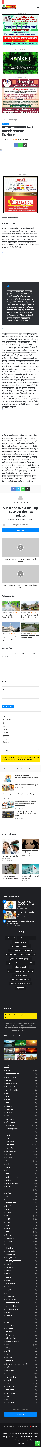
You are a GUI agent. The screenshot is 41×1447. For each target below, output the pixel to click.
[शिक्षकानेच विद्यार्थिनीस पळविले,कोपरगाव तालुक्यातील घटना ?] (8, 778)
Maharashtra (29, 963)
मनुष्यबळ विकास (10, 1283)
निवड (7, 1232)
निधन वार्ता (6, 742)
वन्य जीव (8, 1322)
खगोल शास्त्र (9, 1158)
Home (5, 120)
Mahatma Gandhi (20, 967)
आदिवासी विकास (10, 1087)
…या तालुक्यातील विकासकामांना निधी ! (8, 616)
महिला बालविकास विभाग (12, 1303)
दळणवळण (9, 1200)
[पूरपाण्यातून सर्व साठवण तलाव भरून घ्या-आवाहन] (30, 627)
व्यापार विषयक (10, 1358)
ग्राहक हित (8, 1171)
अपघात (8, 1071)
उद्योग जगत (9, 1106)
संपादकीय (5, 729)
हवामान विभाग (10, 1403)
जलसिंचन (8, 1193)
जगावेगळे (8, 1180)
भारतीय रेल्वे (9, 1274)
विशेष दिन (8, 1345)
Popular (6, 769)
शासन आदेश (9, 1361)
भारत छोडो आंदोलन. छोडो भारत (20, 984)
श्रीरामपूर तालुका (10, 1370)
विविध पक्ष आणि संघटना (12, 1341)
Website (5, 697)
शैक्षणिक (8, 1367)
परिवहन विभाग (10, 1248)
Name (4, 681)
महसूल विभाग (9, 1290)
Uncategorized (12, 1129)
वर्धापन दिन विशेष (10, 1325)
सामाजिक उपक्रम (10, 1387)
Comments (33, 769)
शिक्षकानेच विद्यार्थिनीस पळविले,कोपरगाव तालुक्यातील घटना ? (26, 776)
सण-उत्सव (8, 1374)
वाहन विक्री (9, 1332)
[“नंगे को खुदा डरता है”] (20, 1057)
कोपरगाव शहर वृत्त (11, 1151)
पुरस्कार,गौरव (9, 1267)
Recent (19, 769)
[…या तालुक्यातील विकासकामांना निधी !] (11, 606)
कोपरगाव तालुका (13, 120)
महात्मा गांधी (20, 988)
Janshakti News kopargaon (20, 959)
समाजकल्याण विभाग (11, 1377)
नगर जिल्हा (9, 1219)
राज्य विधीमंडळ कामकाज (13, 1309)
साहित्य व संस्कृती (10, 1393)
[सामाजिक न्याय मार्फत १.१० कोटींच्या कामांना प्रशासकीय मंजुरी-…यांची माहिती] (11, 627)
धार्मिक (7, 1216)
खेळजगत (8, 1161)
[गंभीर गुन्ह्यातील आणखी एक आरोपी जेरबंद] (30, 844)
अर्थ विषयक (10, 1132)
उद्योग (7, 1103)
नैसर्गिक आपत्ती (10, 1238)
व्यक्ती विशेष (9, 1351)
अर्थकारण (8, 1080)
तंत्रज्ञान (7, 1196)
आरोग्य (5, 739)
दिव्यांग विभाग (9, 1206)
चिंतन (7, 1174)
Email (4, 689)
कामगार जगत (11, 1138)
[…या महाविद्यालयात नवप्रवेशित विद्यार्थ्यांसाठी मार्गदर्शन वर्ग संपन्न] (30, 606)
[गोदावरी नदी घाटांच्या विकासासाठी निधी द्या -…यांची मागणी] (9, 1043)
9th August (11, 938)
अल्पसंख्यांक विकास (11, 1083)
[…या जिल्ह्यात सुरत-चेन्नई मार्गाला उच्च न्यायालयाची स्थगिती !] (31, 1057)
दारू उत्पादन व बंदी (11, 1203)
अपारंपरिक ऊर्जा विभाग (12, 1074)
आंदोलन (8, 1093)
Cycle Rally (28, 950)
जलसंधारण (8, 1187)
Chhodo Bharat (14, 950)
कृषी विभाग (10, 1142)
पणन (7, 1245)
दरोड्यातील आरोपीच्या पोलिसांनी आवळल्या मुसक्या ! (10, 877)
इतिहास (8, 1100)
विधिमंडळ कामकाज (11, 1335)
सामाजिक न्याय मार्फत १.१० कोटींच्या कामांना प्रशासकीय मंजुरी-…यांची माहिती (10, 638)
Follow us (8, 1008)
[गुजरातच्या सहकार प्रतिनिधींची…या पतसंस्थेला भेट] (20, 1043)
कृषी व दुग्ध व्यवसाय (11, 1122)
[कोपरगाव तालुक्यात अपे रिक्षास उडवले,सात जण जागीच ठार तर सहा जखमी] (8, 814)
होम (4, 716)
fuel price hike (11, 955)
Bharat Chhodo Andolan (20, 946)
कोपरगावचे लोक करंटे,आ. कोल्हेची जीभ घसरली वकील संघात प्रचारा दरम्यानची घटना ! (25, 804)
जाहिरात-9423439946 (20, 13)
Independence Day (28, 955)
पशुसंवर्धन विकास (10, 1254)
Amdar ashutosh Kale (26, 938)
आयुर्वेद (7, 1096)
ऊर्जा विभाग (9, 1113)
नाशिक (7, 1225)
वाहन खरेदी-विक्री (10, 1329)
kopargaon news (13, 963)
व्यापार (7, 1354)
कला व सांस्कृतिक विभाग (12, 1119)
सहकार (7, 1383)
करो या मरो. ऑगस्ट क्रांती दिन (20, 979)
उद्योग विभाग (9, 1109)
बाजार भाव (9, 1271)
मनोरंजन (8, 1287)
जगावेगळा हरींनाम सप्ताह (12, 1177)
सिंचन (7, 1396)
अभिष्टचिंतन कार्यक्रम (11, 1077)
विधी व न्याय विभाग (11, 1338)
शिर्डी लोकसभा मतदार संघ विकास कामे (16, 1364)
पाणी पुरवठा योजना (11, 1258)
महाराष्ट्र (5, 726)
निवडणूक (5, 733)
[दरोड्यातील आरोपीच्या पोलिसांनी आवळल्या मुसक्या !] (10, 869)
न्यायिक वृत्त (9, 1241)
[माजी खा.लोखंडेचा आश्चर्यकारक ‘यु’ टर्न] (8, 787)
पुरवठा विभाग (9, 1264)
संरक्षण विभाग (9, 1380)
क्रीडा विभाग (9, 1154)
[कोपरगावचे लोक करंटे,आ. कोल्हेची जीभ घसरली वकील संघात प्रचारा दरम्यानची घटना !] (8, 805)
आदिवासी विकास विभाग (12, 1090)
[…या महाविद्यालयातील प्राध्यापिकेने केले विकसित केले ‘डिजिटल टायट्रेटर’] (31, 1043)
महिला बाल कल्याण (11, 1300)
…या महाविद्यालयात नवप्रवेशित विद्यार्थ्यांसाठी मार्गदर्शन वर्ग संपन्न (30, 617)
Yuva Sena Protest (20, 975)
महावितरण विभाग (10, 1296)
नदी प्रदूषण (8, 1222)
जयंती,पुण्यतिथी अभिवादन (13, 1183)
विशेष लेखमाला (10, 1348)
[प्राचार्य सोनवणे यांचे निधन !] (31, 1050)
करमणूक (8, 1116)
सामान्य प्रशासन (10, 1390)
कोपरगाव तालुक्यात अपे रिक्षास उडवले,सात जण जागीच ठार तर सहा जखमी (25, 814)
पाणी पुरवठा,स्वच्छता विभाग (13, 1261)
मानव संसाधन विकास (11, 1306)
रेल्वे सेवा (8, 1312)
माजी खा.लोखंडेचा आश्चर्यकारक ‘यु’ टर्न (26, 785)
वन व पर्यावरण (10, 1319)
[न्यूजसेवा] (9, 7)
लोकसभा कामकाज (11, 1316)
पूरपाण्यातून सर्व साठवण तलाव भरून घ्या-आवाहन (30, 637)
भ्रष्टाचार (8, 1280)
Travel (30, 971)
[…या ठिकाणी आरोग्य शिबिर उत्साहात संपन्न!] (10, 846)
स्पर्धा (7, 1400)
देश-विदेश (5, 723)
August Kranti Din (20, 942)
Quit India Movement (16, 971)
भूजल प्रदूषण (9, 1277)
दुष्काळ (7, 1209)
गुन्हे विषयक (6, 736)
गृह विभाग (8, 1164)
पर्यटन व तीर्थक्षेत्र (10, 1251)
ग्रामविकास (8, 1167)
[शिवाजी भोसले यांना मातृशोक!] (20, 1050)
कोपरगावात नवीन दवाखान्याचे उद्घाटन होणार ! (30, 877)
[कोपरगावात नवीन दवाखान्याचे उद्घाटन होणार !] (30, 869)
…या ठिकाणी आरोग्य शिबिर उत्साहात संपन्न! (10, 857)
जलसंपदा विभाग (10, 1190)
